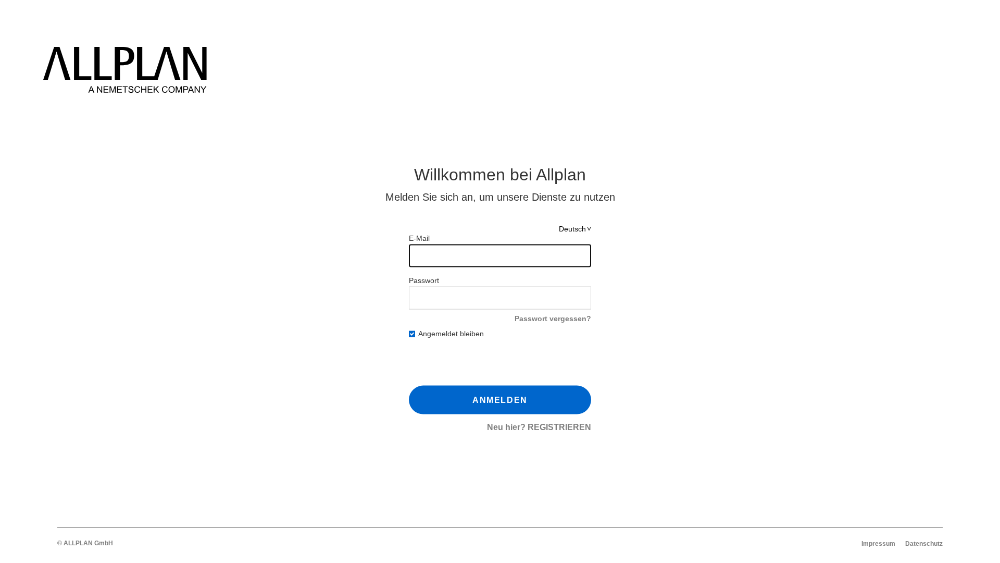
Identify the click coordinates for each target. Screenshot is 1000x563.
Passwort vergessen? (553, 318)
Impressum (878, 543)
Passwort (424, 280)
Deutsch (572, 229)
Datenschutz (924, 543)
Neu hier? (539, 427)
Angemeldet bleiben (451, 333)
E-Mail (419, 238)
